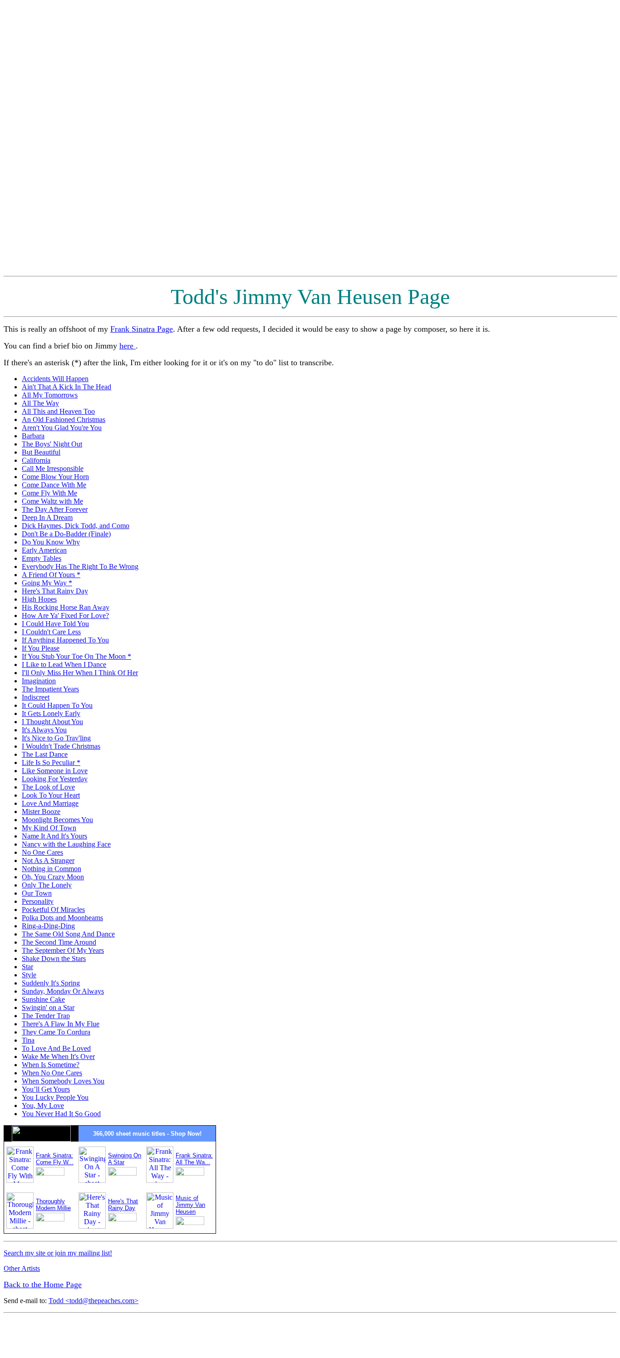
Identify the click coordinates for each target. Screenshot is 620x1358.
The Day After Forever (55, 509)
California (36, 460)
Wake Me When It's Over (58, 1056)
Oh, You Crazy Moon (53, 877)
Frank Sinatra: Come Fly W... (55, 1159)
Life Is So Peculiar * (51, 762)
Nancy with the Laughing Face (66, 844)
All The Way (40, 403)
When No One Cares (52, 1073)
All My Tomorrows (50, 395)
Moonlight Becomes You (57, 820)
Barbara (33, 436)
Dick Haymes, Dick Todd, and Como (75, 525)
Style (29, 975)
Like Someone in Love (55, 771)
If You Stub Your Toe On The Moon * (76, 656)
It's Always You (44, 730)
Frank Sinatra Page (141, 328)
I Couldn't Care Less (51, 632)
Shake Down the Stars (54, 958)
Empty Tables (41, 558)
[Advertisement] (580, 140)
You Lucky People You (55, 1097)
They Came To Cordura (56, 1032)
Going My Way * (47, 583)
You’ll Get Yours (46, 1089)
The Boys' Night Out (52, 444)
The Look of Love (48, 787)
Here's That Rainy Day (55, 591)
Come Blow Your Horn (55, 476)
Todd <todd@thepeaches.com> (93, 1300)
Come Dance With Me (54, 485)
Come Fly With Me (49, 493)
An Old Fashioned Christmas (63, 419)
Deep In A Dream (47, 517)
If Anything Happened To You (65, 640)
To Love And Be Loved (56, 1048)
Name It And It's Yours (54, 836)
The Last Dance (45, 754)
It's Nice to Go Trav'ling (56, 738)
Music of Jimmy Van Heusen (190, 1205)
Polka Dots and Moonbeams (62, 918)
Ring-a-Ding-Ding (48, 926)
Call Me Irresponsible (53, 468)
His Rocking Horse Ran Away (65, 607)
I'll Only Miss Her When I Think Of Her (80, 673)
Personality (38, 901)
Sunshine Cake (43, 999)
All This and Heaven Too (58, 411)
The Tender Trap (46, 1016)
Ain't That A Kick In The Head (66, 387)
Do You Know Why (51, 542)
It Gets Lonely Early (51, 713)
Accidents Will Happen (55, 378)
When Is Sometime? (50, 1065)
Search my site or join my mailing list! (58, 1253)
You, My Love (43, 1105)
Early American (44, 550)
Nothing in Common (51, 869)
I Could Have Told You (55, 624)
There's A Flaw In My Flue (60, 1024)
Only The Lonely (47, 885)
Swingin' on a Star (48, 1007)
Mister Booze (41, 811)
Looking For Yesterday (55, 779)
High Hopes (39, 599)
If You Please (40, 648)
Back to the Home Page (43, 1284)
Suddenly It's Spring (51, 983)
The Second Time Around (59, 942)
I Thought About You (52, 722)
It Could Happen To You (57, 705)
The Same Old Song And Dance (68, 934)
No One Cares (42, 852)
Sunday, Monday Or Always (63, 991)
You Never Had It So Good (61, 1114)
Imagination (39, 681)
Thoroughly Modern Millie (53, 1204)
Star (27, 967)
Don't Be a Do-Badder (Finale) (66, 534)
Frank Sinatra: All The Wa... (194, 1159)
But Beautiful (41, 452)
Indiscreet (35, 697)
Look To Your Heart (51, 795)
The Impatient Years (50, 689)
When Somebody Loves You (63, 1081)
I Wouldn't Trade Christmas (61, 746)
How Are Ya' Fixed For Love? (65, 615)
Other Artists (22, 1268)
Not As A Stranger (48, 860)
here (127, 345)
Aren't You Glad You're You (62, 427)
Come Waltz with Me (52, 501)
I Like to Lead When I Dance (64, 664)
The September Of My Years (63, 950)
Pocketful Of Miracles (53, 909)
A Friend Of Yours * (51, 574)
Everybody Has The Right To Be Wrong (80, 566)
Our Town (37, 893)
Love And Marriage (50, 803)
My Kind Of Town (49, 828)
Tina (28, 1040)
